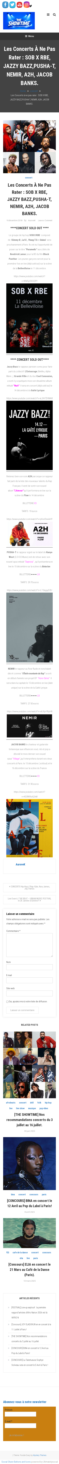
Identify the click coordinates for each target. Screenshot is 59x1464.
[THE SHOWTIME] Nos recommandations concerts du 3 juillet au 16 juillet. (29, 1120)
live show (20, 1108)
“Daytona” (29, 561)
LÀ (38, 574)
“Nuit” (16, 385)
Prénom (8, 1409)
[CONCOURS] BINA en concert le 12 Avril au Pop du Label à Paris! (29, 1350)
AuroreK (32, 220)
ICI (35, 503)
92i (7, 1252)
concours (33, 1194)
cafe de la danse (20, 1252)
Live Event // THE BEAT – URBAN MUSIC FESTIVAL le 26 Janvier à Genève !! (29, 899)
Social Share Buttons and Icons (16, 1461)
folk (39, 1102)
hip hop (48, 1102)
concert (28, 177)
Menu (31, 36)
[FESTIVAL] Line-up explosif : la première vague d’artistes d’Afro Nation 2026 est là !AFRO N (29, 1312)
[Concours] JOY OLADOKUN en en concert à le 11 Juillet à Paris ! (31, 1327)
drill (32, 1102)
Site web (10, 988)
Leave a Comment (45, 220)
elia (21, 1258)
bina (13, 1194)
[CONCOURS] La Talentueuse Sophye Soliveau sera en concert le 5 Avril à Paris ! (29, 1362)
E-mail (9, 975)
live (10, 1108)
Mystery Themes (39, 1455)
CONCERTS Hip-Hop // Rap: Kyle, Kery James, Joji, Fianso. (30, 887)
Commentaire (13, 931)
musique (32, 1108)
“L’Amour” (19, 490)
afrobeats (10, 1102)
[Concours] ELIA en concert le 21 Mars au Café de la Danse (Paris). (29, 1269)
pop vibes (43, 1108)
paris (44, 1194)
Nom (8, 962)
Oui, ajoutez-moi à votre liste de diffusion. (27, 1001)
